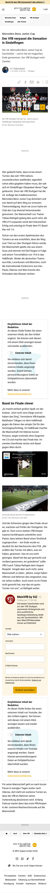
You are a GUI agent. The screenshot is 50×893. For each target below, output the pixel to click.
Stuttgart (23, 18)
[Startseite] (6, 834)
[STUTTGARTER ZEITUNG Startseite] (25, 9)
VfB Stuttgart (34, 18)
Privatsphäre (10, 876)
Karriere (21, 876)
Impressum (31, 883)
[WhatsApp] (22, 859)
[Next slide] (42, 107)
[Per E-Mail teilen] (31, 82)
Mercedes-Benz (10, 18)
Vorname (9, 641)
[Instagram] (17, 859)
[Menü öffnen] (3, 9)
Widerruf (42, 883)
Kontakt (19, 883)
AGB (30, 876)
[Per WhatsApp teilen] (38, 82)
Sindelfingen (9, 22)
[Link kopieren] (19, 82)
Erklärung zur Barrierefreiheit (31, 880)
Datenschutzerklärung (19, 393)
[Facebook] (33, 859)
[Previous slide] (36, 107)
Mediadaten (10, 880)
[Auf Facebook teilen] (25, 82)
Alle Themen (21, 22)
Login (45, 9)
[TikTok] (28, 859)
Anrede (8, 629)
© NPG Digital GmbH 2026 (25, 851)
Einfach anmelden (25, 690)
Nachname (9, 653)
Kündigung (9, 883)
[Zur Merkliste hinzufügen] (46, 82)
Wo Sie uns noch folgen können (27, 865)
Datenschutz (40, 876)
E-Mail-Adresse (11, 666)
